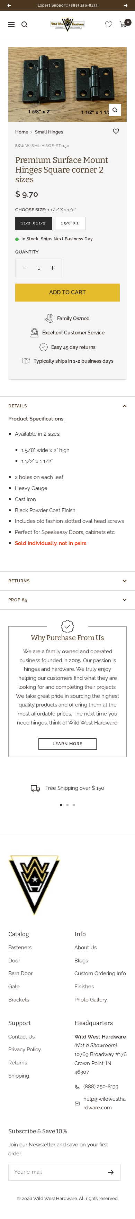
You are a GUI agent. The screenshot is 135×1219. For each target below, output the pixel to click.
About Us (85, 947)
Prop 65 (17, 600)
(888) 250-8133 (100, 1086)
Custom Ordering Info (100, 973)
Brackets (18, 1000)
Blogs (81, 961)
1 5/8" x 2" (70, 223)
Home (21, 132)
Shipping (18, 1076)
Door (14, 961)
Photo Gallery (90, 1000)
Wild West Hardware (55, 1198)
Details (17, 406)
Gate (14, 986)
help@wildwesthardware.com (104, 1103)
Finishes (84, 986)
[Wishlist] (109, 25)
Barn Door (20, 973)
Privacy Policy (24, 1049)
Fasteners (20, 947)
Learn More (67, 743)
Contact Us (21, 1037)
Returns (19, 581)
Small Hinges (49, 132)
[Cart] (123, 24)
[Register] (111, 1172)
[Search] (24, 24)
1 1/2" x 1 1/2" (33, 223)
